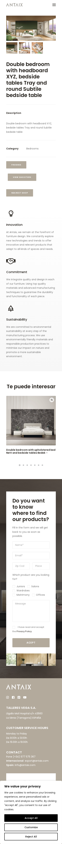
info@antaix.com (25, 765)
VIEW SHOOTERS (22, 177)
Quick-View (51, 400)
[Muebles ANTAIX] (14, 5)
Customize (31, 827)
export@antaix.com (37, 760)
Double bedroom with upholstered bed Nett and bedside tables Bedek (30, 451)
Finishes (16, 164)
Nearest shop (19, 192)
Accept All (31, 818)
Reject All (31, 836)
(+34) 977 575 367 (24, 756)
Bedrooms (32, 148)
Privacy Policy (24, 631)
